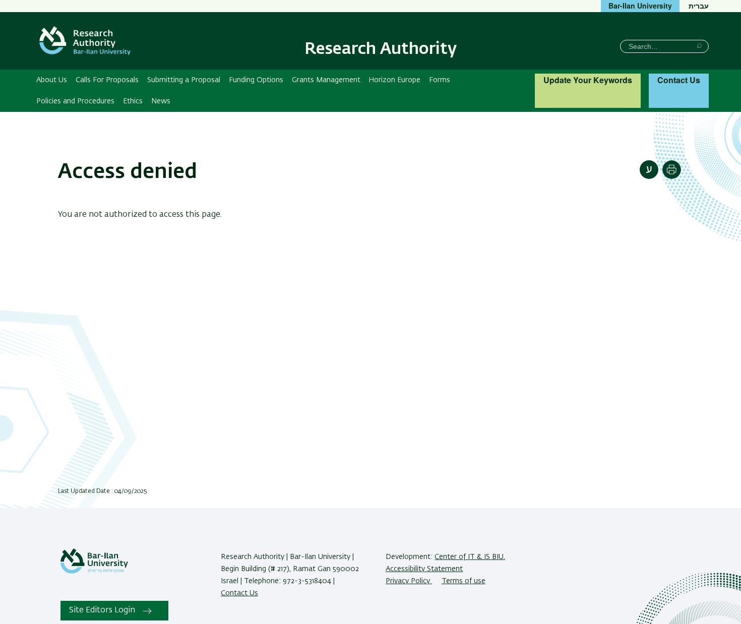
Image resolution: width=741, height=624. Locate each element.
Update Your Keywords (587, 80)
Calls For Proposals (107, 80)
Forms (439, 80)
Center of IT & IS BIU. (470, 556)
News (160, 101)
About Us (51, 80)
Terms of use (463, 581)
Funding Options (256, 80)
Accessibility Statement (424, 569)
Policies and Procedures (75, 101)
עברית (699, 6)
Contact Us (678, 80)
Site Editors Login (102, 610)
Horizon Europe (394, 80)
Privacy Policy (409, 581)
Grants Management (326, 80)
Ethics (133, 101)
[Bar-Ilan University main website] (94, 571)
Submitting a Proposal (183, 80)
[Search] (699, 45)
